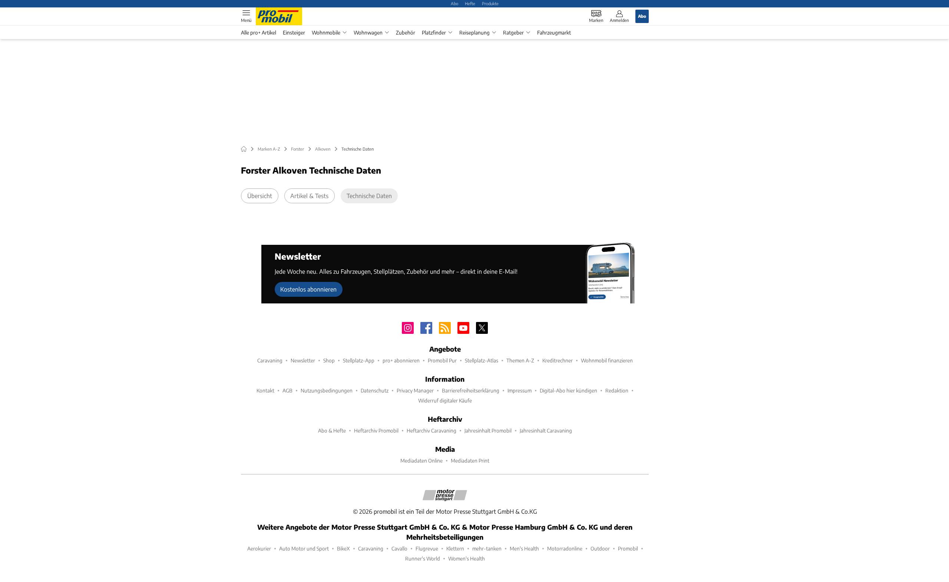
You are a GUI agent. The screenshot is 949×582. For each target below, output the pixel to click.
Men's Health (524, 548)
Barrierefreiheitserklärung (470, 390)
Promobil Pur (442, 360)
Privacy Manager (415, 390)
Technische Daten (369, 195)
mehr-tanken (487, 548)
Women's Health (466, 558)
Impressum (519, 390)
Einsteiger (294, 32)
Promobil (628, 548)
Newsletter (303, 360)
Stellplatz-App (358, 360)
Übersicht (259, 195)
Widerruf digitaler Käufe (445, 400)
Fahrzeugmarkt (554, 32)
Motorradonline (564, 548)
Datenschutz (374, 390)
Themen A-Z (520, 360)
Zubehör (405, 32)
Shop (329, 360)
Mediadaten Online (421, 460)
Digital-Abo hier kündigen (568, 390)
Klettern (455, 548)
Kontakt (265, 390)
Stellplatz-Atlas (481, 360)
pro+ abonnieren (401, 360)
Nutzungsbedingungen (327, 390)
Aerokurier (259, 548)
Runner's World (422, 558)
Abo (454, 3)
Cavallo (399, 548)
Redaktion (616, 390)
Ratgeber (513, 32)
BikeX (343, 548)
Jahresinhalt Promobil (488, 430)
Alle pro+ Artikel (258, 32)
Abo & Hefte (332, 430)
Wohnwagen (368, 32)
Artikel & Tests (309, 195)
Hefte (470, 3)
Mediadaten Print (470, 460)
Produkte (490, 3)
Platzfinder (434, 32)
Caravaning (269, 360)
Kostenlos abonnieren (308, 289)
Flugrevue (427, 548)
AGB (287, 390)
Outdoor (600, 548)
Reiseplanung (474, 32)
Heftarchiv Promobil (376, 430)
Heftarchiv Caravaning (431, 430)
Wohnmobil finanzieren (607, 360)
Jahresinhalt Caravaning (546, 430)
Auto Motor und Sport (304, 548)
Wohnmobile (326, 32)
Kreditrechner (557, 360)
